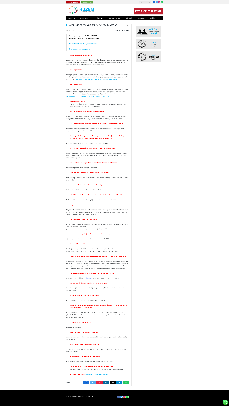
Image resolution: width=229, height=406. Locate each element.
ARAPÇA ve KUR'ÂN (73, 2)
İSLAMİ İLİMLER (87, 2)
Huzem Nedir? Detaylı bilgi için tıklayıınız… (84, 44)
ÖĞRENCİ (129, 18)
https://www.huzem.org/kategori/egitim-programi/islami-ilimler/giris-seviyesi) (97, 79)
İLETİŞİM (152, 18)
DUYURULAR (141, 18)
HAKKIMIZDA (83, 18)
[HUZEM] (81, 10)
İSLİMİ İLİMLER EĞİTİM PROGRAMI (121, 30)
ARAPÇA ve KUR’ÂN (114, 18)
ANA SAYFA (72, 18)
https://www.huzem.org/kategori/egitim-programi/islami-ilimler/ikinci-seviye (88, 96)
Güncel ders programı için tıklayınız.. (97, 374)
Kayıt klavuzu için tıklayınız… (79, 49)
